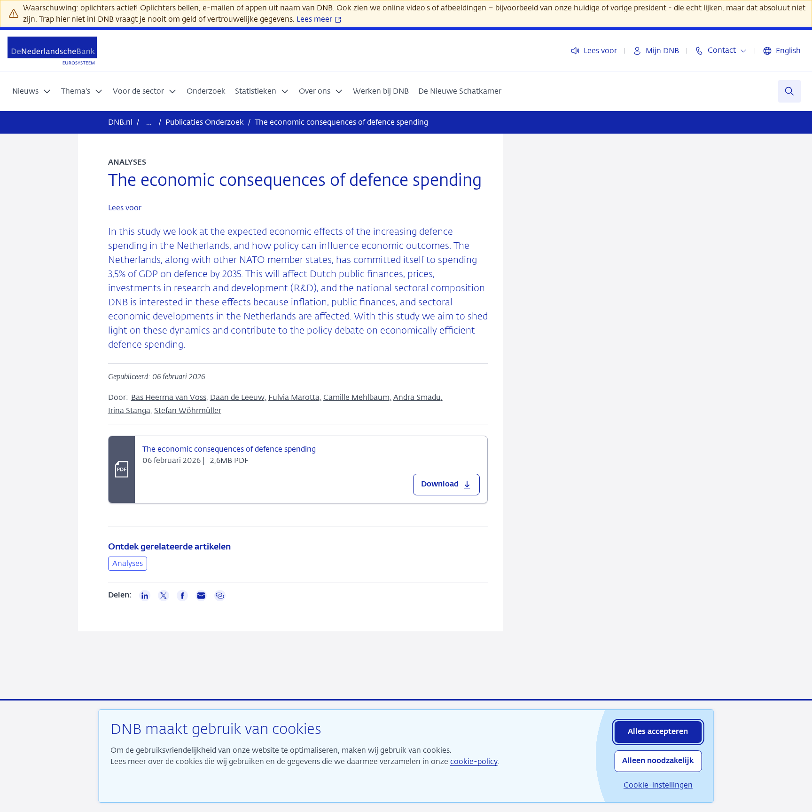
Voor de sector (138, 91)
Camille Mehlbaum (356, 397)
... (149, 122)
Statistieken (255, 91)
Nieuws (25, 91)
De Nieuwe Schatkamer (459, 91)
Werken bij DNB (381, 91)
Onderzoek (206, 91)
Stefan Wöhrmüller (187, 410)
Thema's (75, 91)
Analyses (127, 563)
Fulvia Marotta (294, 397)
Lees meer (315, 19)
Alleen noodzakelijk (658, 761)
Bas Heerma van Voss (168, 397)
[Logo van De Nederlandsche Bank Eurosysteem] (52, 50)
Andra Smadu (417, 397)
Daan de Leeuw (237, 397)
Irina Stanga (129, 410)
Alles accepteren (658, 732)
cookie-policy (474, 761)
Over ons (314, 91)
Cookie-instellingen (658, 784)
